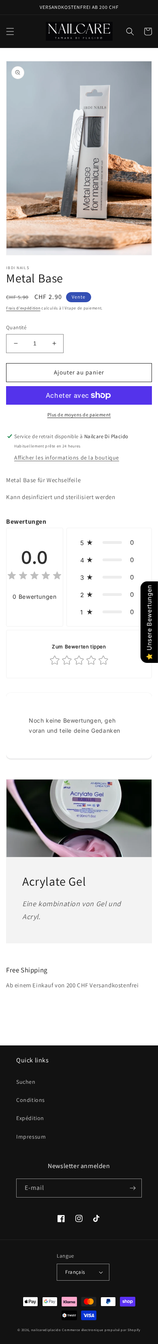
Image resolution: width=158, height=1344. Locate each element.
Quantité (16, 327)
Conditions (30, 1100)
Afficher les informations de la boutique (66, 457)
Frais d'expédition (23, 308)
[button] (10, 31)
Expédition (30, 1118)
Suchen (26, 1081)
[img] (34, 577)
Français (75, 1272)
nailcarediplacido (46, 1329)
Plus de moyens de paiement (79, 415)
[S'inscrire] (132, 1188)
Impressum (31, 1136)
